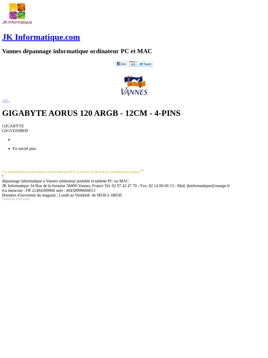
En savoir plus (24, 148)
